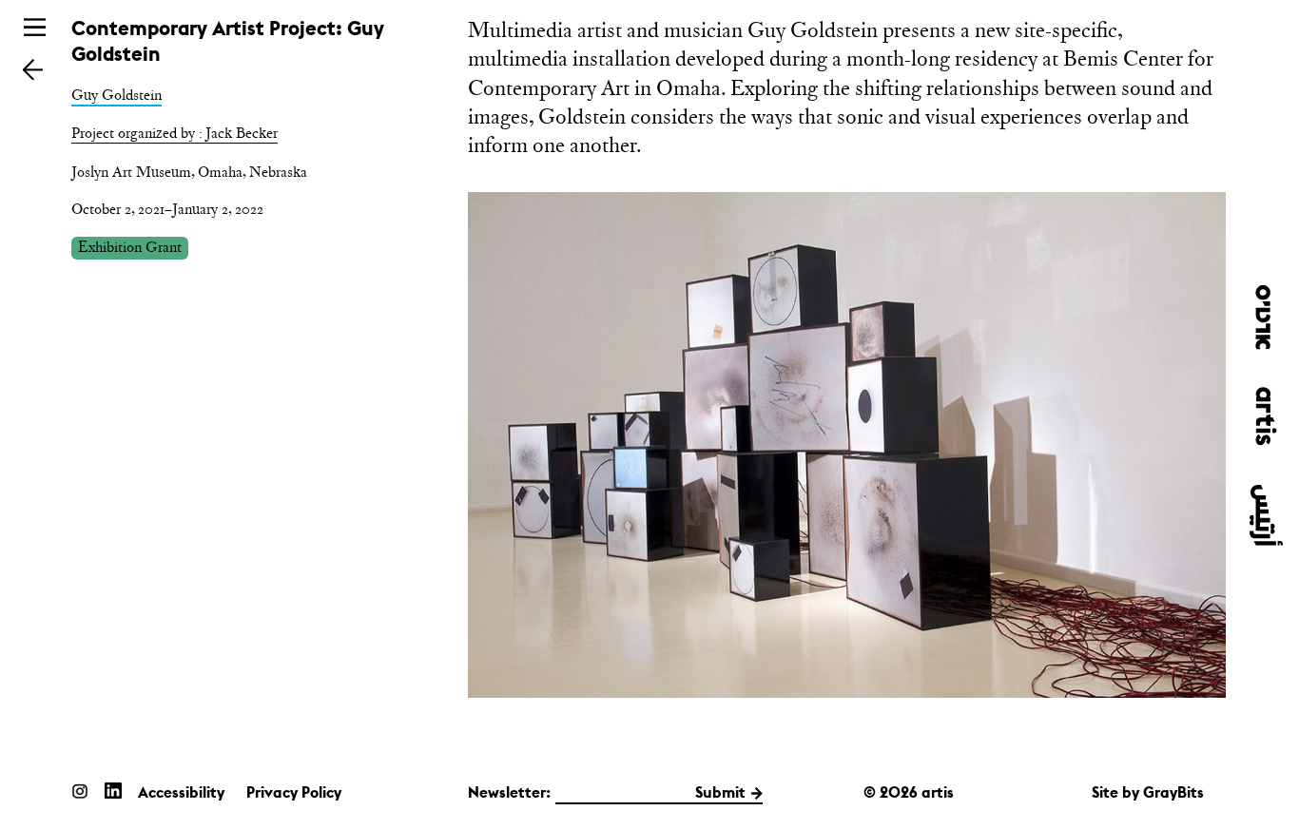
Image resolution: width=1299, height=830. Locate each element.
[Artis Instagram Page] (79, 790)
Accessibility (181, 792)
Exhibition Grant (130, 247)
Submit (720, 792)
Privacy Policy (293, 792)
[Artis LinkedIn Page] (113, 790)
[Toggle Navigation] (35, 27)
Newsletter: (509, 792)
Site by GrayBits (1148, 792)
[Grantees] (33, 69)
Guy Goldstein (116, 95)
